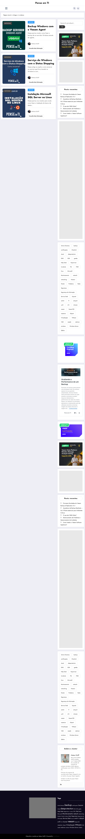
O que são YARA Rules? (70, 106)
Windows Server (74, 326)
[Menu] (6, 8)
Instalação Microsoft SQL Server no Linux (40, 95)
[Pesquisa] (74, 8)
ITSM (77, 267)
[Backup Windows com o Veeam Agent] (13, 35)
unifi (62, 305)
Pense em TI (42, 3)
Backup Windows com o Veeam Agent (41, 28)
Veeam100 (71, 309)
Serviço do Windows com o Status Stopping (41, 62)
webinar (77, 322)
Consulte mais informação (35, 48)
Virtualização (64, 318)
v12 (68, 305)
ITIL (71, 267)
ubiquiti (75, 301)
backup (76, 246)
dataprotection (72, 254)
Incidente (63, 267)
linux (62, 271)
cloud (62, 254)
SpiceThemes (56, 836)
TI (68, 301)
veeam (62, 309)
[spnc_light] (78, 8)
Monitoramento (65, 275)
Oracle (62, 284)
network (75, 275)
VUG (62, 322)
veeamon (63, 313)
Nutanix (73, 279)
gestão (75, 258)
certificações (64, 250)
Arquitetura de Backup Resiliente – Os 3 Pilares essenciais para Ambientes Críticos (72, 101)
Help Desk (64, 263)
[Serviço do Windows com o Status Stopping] (13, 69)
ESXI (69, 258)
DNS (62, 258)
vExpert (72, 313)
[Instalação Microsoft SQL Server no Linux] (13, 103)
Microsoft (69, 271)
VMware (74, 318)
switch (62, 301)
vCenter (75, 305)
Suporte (74, 296)
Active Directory (65, 246)
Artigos (31, 22)
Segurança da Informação (68, 292)
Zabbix (63, 330)
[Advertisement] (71, 72)
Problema (71, 284)
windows (63, 326)
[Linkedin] (61, 784)
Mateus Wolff (35, 44)
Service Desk (64, 296)
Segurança (64, 288)
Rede (79, 284)
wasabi (69, 322)
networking (64, 279)
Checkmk (74, 250)
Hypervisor (73, 263)
